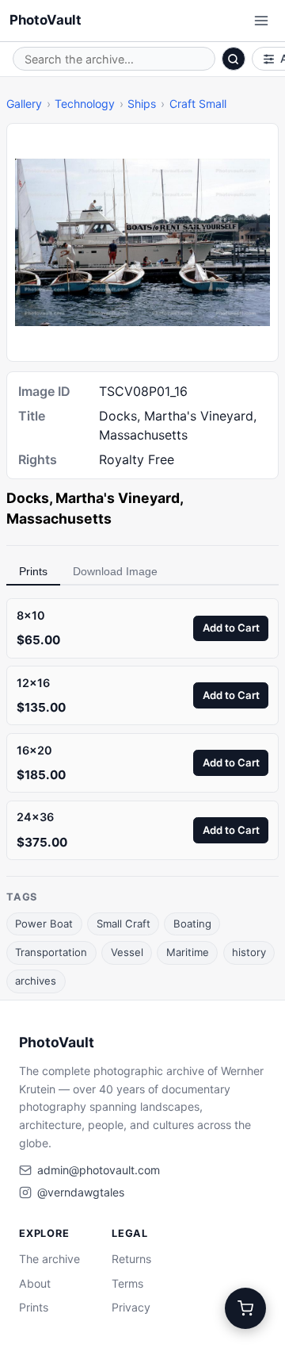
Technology (85, 103)
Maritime (187, 952)
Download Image (115, 571)
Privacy (131, 1307)
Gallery (24, 103)
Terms (127, 1283)
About (35, 1283)
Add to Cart (231, 627)
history (249, 952)
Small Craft (123, 923)
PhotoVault (46, 20)
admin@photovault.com (98, 1170)
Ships (141, 103)
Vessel (127, 952)
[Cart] (245, 1308)
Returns (131, 1258)
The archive (49, 1258)
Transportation (51, 952)
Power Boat (44, 923)
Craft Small (197, 103)
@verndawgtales (80, 1192)
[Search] (233, 59)
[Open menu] (261, 20)
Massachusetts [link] (59, 518)
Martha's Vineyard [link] (117, 498)
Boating (192, 923)
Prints (33, 571)
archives (35, 980)
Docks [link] (27, 498)
